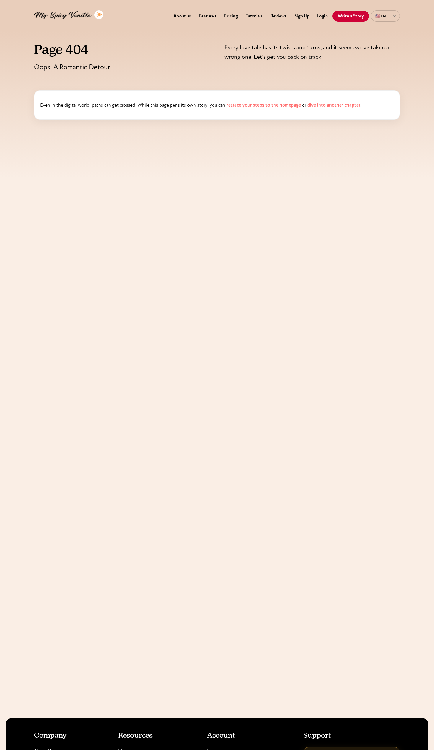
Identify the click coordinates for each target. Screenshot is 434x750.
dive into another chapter (333, 105)
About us (182, 16)
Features (207, 16)
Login (322, 16)
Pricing (231, 16)
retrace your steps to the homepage (263, 105)
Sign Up (301, 16)
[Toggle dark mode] (98, 14)
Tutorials (254, 16)
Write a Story (351, 16)
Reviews (278, 16)
